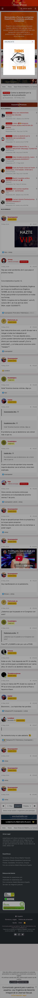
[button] (32, 42)
